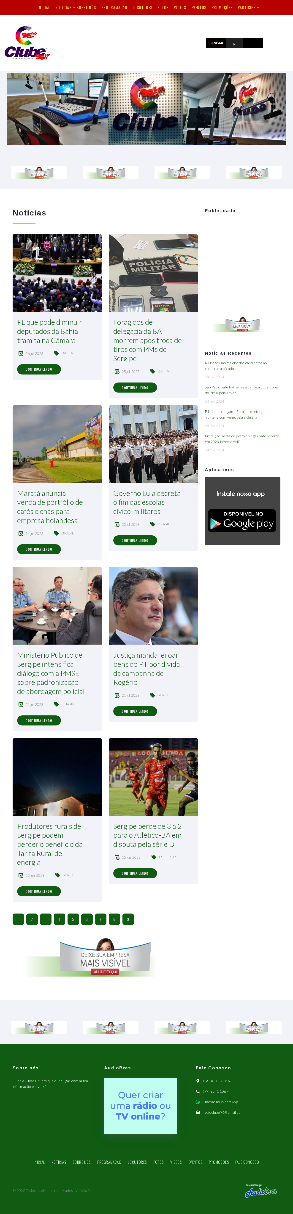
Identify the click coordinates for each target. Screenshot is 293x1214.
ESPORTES (168, 857)
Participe (246, 7)
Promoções (222, 7)
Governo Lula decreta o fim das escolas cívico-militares (147, 502)
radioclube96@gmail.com (223, 1112)
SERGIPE (69, 704)
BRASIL (68, 533)
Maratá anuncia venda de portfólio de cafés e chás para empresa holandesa (50, 507)
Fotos (163, 7)
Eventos (199, 7)
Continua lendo (39, 369)
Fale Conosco (247, 1162)
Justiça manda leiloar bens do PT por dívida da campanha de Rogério (146, 668)
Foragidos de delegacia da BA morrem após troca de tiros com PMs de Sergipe (147, 339)
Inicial (44, 7)
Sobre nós (86, 7)
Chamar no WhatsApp (220, 1102)
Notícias (63, 7)
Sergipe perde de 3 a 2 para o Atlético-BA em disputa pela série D (147, 834)
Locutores (142, 7)
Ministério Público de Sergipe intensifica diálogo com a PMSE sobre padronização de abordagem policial (51, 672)
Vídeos (180, 7)
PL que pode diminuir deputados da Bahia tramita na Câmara (49, 330)
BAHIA (67, 353)
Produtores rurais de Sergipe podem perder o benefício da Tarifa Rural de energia (50, 843)
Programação (114, 7)
